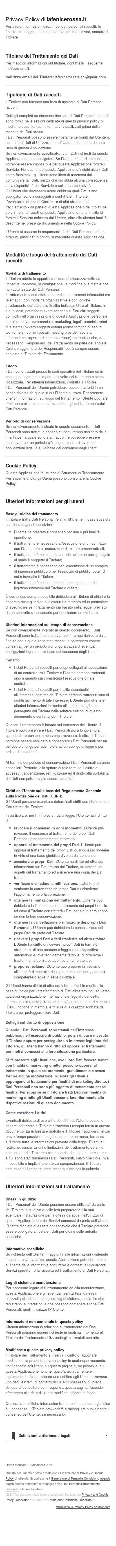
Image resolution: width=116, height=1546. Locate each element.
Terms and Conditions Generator (70, 1499)
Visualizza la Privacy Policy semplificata (83, 1507)
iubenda (105, 1478)
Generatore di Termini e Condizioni (74, 1478)
